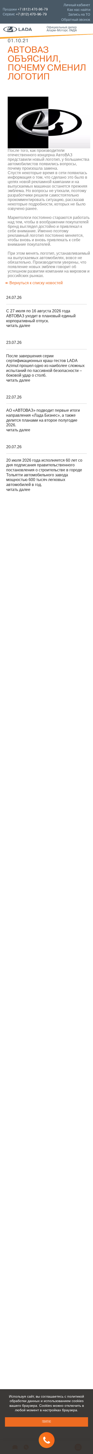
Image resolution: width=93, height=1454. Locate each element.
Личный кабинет (76, 5)
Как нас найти (78, 10)
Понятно (46, 1422)
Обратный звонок (75, 20)
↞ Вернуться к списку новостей (34, 283)
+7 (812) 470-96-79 (31, 14)
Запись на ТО (79, 14)
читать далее (18, 325)
